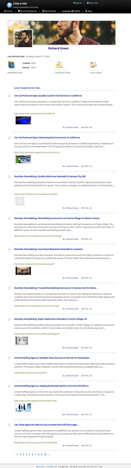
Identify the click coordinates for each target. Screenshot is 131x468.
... (49, 454)
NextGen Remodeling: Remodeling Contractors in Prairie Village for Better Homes (57, 218)
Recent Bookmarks (28, 11)
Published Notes (63, 72)
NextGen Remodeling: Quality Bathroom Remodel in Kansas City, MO (50, 176)
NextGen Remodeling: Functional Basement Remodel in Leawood (48, 249)
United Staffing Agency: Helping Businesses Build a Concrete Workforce (51, 385)
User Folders (96, 72)
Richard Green (58, 48)
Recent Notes (50, 11)
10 (45, 454)
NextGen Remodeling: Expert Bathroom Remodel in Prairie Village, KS (50, 319)
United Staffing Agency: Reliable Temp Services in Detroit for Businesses (51, 357)
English (76, 11)
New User (93, 3)
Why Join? (40, 466)
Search (9, 11)
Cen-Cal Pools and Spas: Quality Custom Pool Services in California (48, 95)
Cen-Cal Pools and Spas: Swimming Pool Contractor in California (47, 137)
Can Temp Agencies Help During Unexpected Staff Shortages (45, 424)
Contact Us (52, 466)
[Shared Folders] (94, 64)
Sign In (78, 3)
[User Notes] (59, 64)
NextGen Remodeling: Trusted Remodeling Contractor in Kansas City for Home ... (56, 288)
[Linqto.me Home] (9, 4)
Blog (89, 11)
